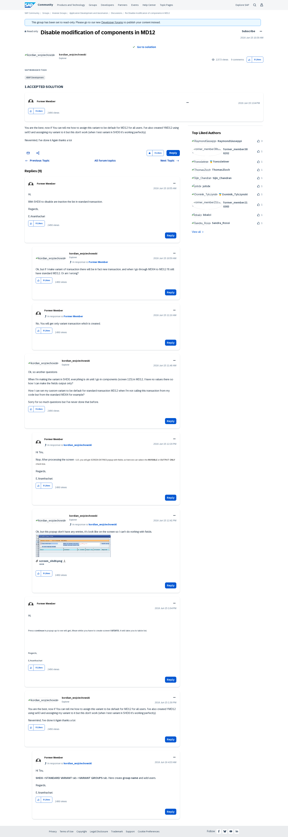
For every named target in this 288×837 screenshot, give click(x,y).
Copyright (81, 831)
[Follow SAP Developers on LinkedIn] (237, 831)
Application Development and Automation (89, 13)
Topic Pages (166, 5)
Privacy (53, 831)
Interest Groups (59, 13)
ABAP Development (35, 77)
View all (196, 231)
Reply (170, 235)
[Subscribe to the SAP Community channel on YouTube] (231, 831)
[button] (249, 60)
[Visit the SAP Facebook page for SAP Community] (219, 831)
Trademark (117, 831)
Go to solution (146, 47)
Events (135, 5)
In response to (90, 262)
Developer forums (112, 22)
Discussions (116, 13)
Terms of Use (67, 831)
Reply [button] (173, 153)
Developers (107, 5)
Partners (122, 5)
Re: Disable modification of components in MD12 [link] (147, 13)
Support (130, 831)
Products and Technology (71, 5)
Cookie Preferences (149, 831)
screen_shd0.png (50, 561)
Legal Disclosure (99, 831)
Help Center (149, 5)
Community (45, 4)
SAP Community (32, 13)
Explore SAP (242, 5)
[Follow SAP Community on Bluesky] (225, 831)
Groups (93, 5)
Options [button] (260, 31)
